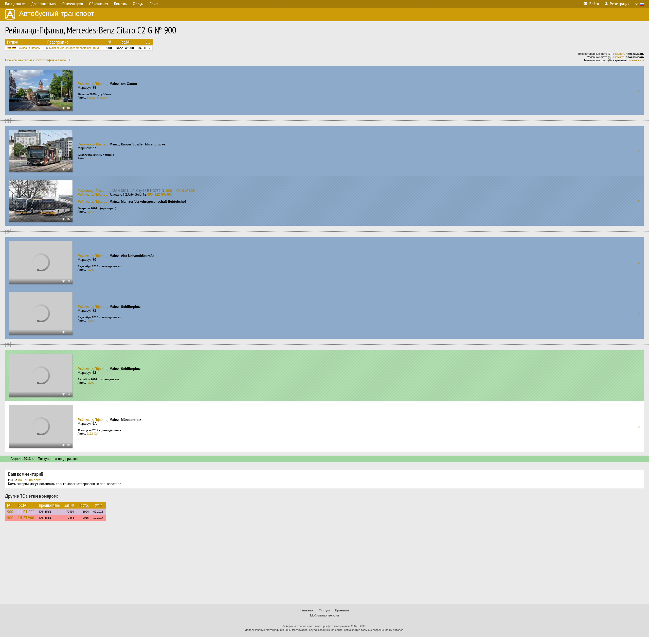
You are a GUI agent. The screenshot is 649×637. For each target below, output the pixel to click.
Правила (342, 610)
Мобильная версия (324, 615)
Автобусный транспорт (56, 13)
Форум (324, 610)
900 (10, 511)
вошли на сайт (29, 480)
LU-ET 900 (26, 511)
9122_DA (92, 433)
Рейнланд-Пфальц (29, 47)
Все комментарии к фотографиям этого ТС (38, 60)
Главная (307, 610)
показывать (636, 60)
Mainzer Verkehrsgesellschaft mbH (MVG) (75, 47)
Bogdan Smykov (97, 97)
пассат (91, 269)
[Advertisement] (324, 564)
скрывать (619, 53)
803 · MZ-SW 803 (159, 194)
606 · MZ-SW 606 (180, 191)
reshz (90, 158)
